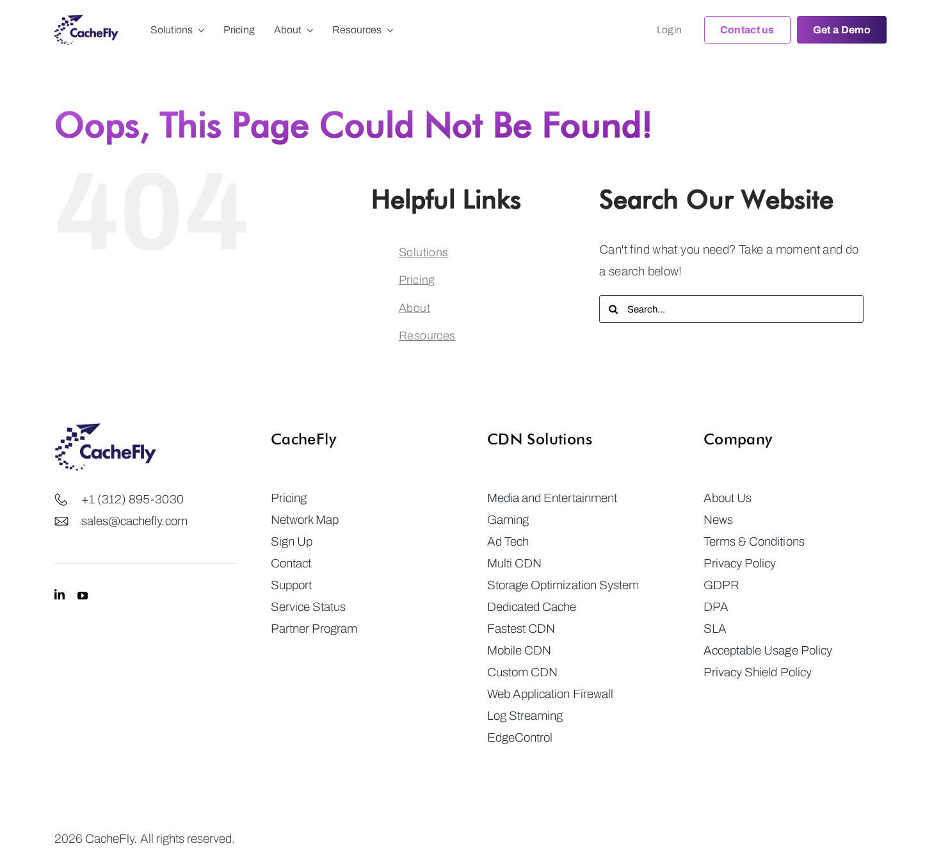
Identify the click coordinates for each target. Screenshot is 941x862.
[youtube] (82, 595)
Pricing (417, 279)
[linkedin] (59, 595)
